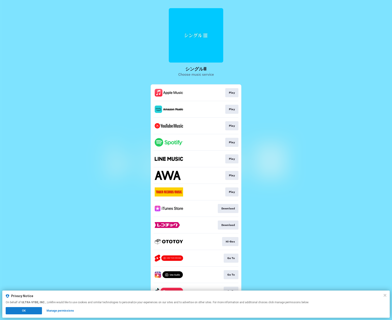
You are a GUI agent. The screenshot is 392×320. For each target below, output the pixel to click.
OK (24, 310)
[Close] (385, 295)
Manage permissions (60, 310)
